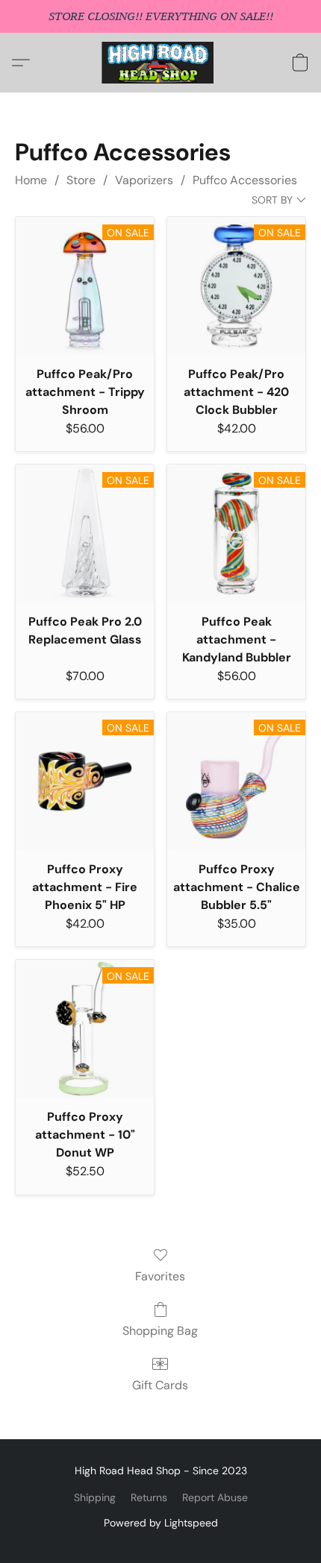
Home (31, 180)
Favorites (160, 1276)
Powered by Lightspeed (161, 1522)
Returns (149, 1497)
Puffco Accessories (245, 180)
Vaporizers (144, 180)
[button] (161, 62)
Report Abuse (215, 1497)
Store (81, 180)
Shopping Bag (160, 1331)
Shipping (95, 1497)
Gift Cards (160, 1385)
